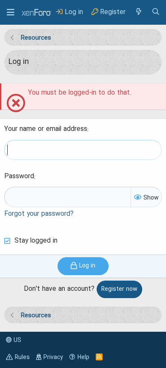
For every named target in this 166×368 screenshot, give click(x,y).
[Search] (155, 12)
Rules (22, 357)
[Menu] (11, 12)
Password (19, 176)
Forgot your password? (39, 214)
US (16, 340)
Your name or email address (45, 129)
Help (83, 357)
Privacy (53, 357)
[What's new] (138, 12)
